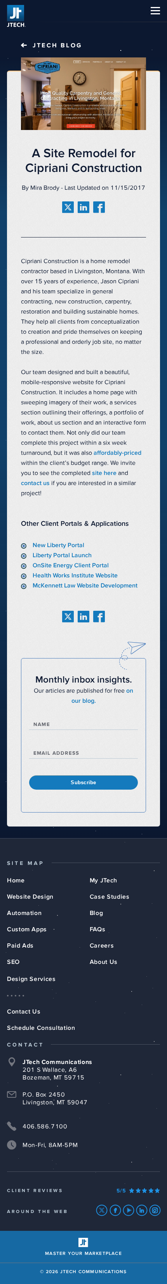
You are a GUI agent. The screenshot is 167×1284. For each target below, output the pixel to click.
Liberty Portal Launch (62, 555)
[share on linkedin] (83, 207)
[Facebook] (115, 1210)
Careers (102, 946)
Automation (24, 913)
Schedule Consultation (41, 1028)
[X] (102, 1210)
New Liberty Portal (58, 545)
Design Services (31, 979)
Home (16, 880)
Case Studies (110, 897)
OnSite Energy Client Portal (71, 565)
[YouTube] (128, 1210)
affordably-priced (117, 453)
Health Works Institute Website (75, 575)
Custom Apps (27, 929)
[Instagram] (155, 1210)
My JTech (103, 880)
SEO (13, 962)
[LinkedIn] (142, 1210)
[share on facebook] (99, 207)
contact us (35, 483)
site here (104, 473)
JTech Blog (57, 45)
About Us (104, 962)
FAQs (98, 929)
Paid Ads (20, 946)
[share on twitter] (68, 207)
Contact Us (23, 1011)
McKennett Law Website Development (85, 585)
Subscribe (83, 782)
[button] (155, 10)
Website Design (30, 897)
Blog (96, 913)
